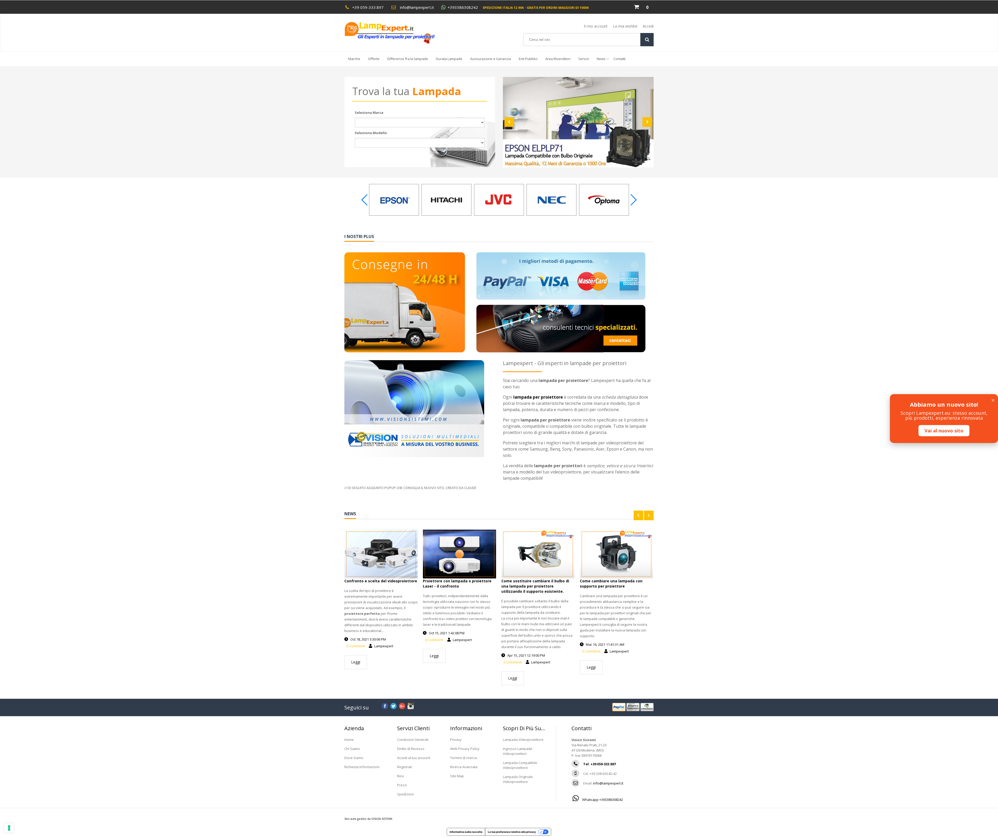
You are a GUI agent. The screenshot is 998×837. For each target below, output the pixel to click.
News (601, 58)
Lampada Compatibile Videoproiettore (520, 765)
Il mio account (596, 26)
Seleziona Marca (369, 112)
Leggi (355, 662)
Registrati (404, 766)
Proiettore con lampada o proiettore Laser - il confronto (457, 583)
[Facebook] (385, 705)
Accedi (648, 26)
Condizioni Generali (412, 739)
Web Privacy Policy (465, 748)
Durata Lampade (449, 58)
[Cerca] (647, 39)
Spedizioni (405, 794)
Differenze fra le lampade (407, 58)
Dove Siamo (353, 757)
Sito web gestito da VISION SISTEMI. (368, 819)
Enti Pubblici (528, 58)
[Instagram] (411, 705)
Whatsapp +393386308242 (602, 799)
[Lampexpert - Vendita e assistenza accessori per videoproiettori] (394, 33)
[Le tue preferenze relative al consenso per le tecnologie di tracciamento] (9, 828)
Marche (354, 58)
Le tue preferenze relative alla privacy (512, 831)
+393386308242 (463, 7)
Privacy (456, 739)
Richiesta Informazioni (361, 766)
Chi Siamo (352, 748)
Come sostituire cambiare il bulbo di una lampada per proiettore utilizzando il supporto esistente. (535, 586)
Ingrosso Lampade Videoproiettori (517, 751)
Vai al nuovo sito (943, 430)
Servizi (583, 58)
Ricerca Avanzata (463, 766)
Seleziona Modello (371, 132)
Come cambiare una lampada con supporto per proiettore (611, 583)
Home (349, 739)
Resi (400, 776)
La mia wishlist (625, 26)
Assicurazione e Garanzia (490, 58)
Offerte (373, 58)
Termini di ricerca (463, 757)
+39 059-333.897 (368, 7)
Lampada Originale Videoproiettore (518, 779)
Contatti (619, 58)
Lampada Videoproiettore (523, 739)
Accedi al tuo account (413, 757)
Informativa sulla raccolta (466, 831)
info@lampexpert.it (417, 7)
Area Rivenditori (557, 58)
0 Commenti (355, 646)
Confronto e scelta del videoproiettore (380, 580)
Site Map (457, 776)
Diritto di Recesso (410, 748)
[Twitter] (393, 705)
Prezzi (402, 785)
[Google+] (402, 705)
